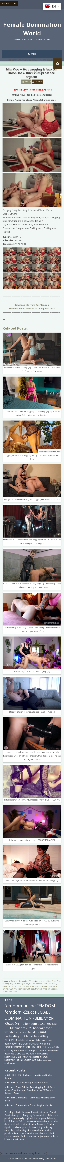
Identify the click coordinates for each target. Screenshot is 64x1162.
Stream (5, 991)
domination (10, 1043)
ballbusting (11, 1036)
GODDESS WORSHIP (25, 1053)
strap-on (46, 989)
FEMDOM (25, 986)
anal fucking (46, 981)
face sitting (41, 1036)
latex (39, 1040)
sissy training (36, 989)
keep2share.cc (21, 1050)
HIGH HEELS (37, 1047)
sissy (20, 989)
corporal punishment (48, 1050)
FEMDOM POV (26, 1043)
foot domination (25, 1040)
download (9, 1053)
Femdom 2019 (29, 1059)
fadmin (38, 81)
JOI (38, 1059)
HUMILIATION (43, 1018)
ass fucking (18, 983)
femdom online (20, 1006)
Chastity (8, 1050)
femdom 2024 (37, 1032)
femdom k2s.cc (19, 1012)
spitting (43, 1060)
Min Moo (53, 986)
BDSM (26, 983)
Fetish (19, 1059)
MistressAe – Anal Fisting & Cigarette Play (27, 1082)
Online (5, 989)
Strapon (54, 989)
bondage (39, 1028)
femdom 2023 (35, 1023)
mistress (47, 1040)
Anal (38, 981)
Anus (54, 981)
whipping (45, 1043)
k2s (36, 986)
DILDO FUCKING (49, 983)
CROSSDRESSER (35, 983)
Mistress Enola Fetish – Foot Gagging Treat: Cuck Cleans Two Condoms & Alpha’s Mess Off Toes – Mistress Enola (30, 1090)
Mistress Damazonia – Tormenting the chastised (30, 1105)
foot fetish (26, 1036)
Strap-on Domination (20, 981)
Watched (13, 991)
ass (11, 983)
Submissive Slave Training (17, 1056)
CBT (55, 1024)
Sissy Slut (26, 989)
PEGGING (13, 989)
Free (32, 986)
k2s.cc (9, 1023)
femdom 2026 (52, 1047)
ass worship (42, 1053)
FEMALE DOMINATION (12, 986)
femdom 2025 (22, 1028)
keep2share (44, 986)
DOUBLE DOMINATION (17, 1047)
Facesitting (35, 1056)
